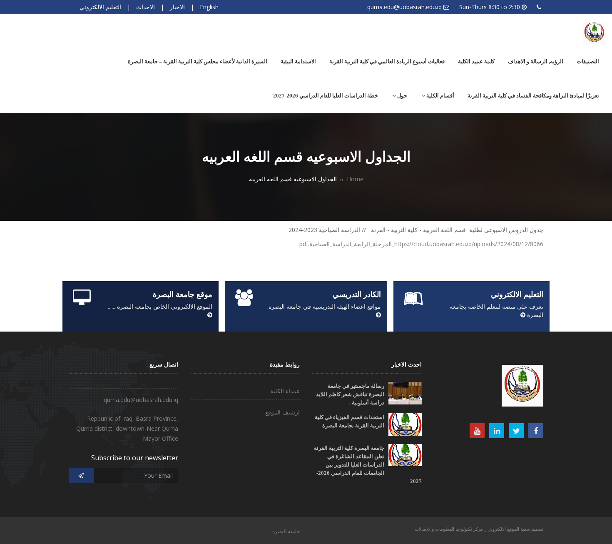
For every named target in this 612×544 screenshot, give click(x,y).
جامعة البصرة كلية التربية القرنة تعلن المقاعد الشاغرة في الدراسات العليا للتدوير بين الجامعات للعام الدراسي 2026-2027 (368, 464)
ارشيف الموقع (282, 412)
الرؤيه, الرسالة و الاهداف (535, 61)
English (209, 7)
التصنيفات (588, 61)
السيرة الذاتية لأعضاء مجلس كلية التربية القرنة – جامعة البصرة (197, 61)
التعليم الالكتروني (100, 7)
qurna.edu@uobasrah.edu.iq (404, 7)
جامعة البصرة (286, 531)
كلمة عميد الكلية (476, 61)
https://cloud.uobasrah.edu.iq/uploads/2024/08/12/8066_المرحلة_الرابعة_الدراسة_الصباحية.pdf (421, 244)
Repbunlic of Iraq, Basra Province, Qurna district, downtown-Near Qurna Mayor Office (127, 428)
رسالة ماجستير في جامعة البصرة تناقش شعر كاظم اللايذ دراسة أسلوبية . (350, 394)
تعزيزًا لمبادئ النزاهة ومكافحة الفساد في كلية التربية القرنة (533, 95)
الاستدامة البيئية (298, 61)
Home (355, 179)
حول (401, 95)
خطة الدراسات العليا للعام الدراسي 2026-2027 (325, 95)
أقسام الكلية (439, 95)
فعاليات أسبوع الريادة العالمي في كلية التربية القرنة (387, 61)
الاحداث (145, 7)
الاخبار (177, 7)
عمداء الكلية (285, 391)
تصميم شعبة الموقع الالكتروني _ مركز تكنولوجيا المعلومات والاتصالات (479, 529)
